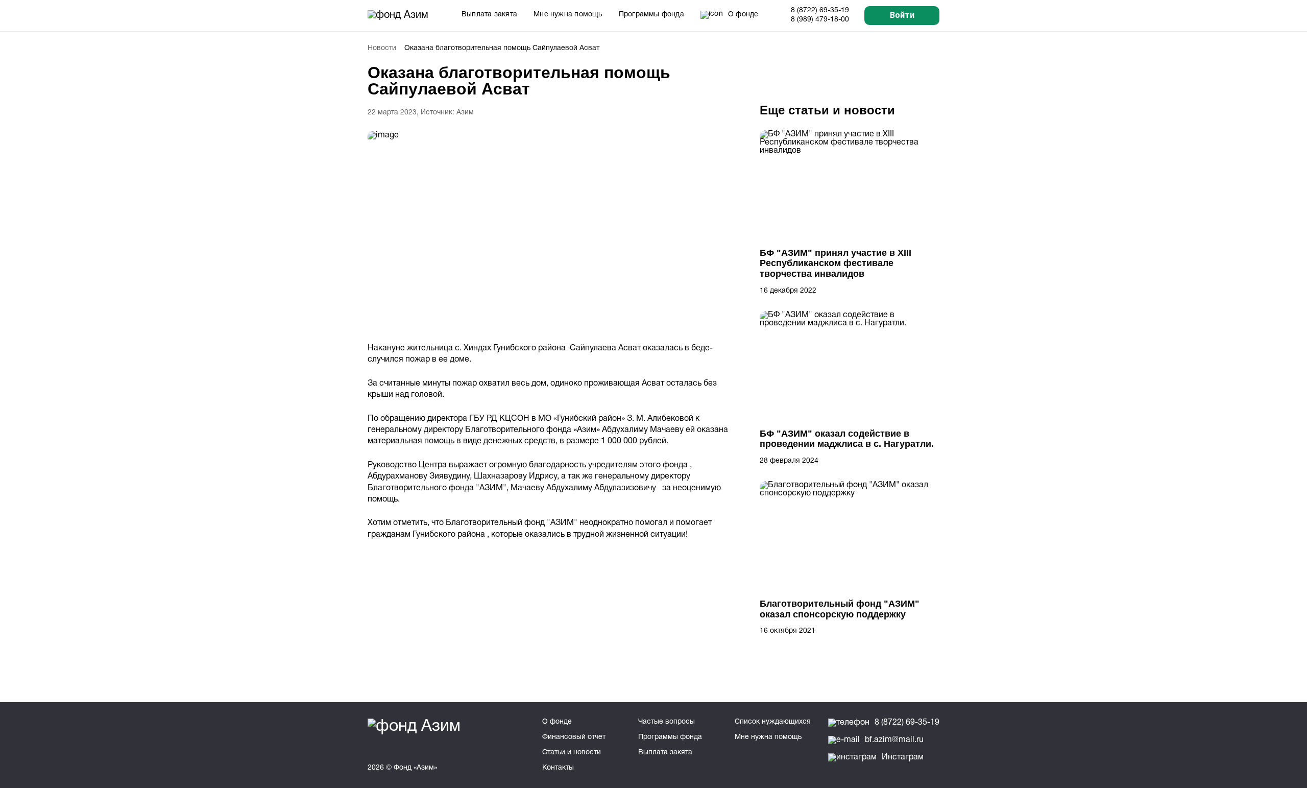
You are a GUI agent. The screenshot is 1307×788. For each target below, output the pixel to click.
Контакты (558, 768)
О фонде (557, 722)
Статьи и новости (571, 752)
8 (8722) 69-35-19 (820, 10)
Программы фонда (651, 14)
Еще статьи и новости (827, 110)
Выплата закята (489, 14)
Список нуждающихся (773, 722)
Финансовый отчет (574, 737)
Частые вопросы (666, 722)
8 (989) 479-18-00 (820, 19)
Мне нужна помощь (568, 14)
